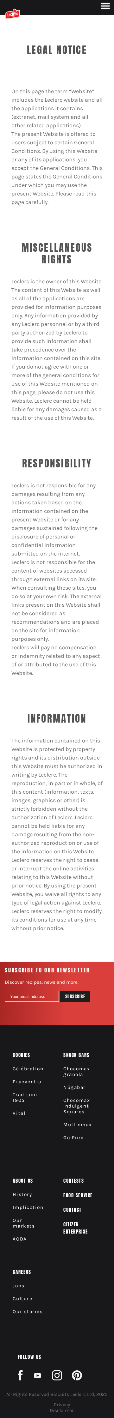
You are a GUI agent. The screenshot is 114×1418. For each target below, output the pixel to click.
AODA (20, 1239)
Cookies (21, 1055)
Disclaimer (62, 1410)
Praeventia (27, 1082)
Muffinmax (77, 1124)
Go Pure (73, 1137)
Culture (22, 1298)
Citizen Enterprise (75, 1228)
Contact (72, 1209)
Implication (28, 1207)
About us (23, 1180)
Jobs (18, 1286)
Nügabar (74, 1087)
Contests (73, 1180)
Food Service (77, 1195)
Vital (19, 1113)
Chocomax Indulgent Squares (76, 1106)
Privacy (62, 1405)
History (22, 1194)
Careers (22, 1272)
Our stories (28, 1311)
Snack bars (76, 1055)
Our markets (24, 1223)
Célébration (28, 1069)
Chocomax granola (76, 1071)
